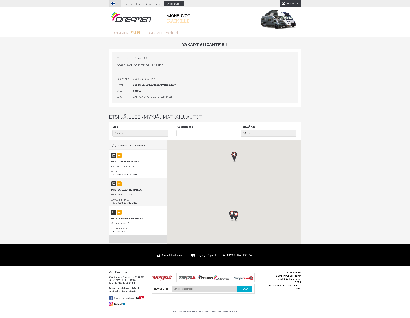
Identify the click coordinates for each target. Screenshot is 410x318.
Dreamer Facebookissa (124, 298)
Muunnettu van (214, 311)
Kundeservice (173, 3)
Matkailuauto (188, 311)
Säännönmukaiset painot (288, 276)
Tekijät (298, 288)
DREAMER (121, 33)
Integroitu (177, 311)
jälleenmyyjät (148, 3)
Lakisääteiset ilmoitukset (288, 279)
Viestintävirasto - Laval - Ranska (284, 285)
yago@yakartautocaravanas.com (154, 84)
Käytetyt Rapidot (230, 311)
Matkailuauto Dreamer (131, 17)
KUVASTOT (293, 3)
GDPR (298, 282)
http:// (137, 90)
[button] (235, 216)
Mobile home (201, 311)
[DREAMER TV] (138, 296)
